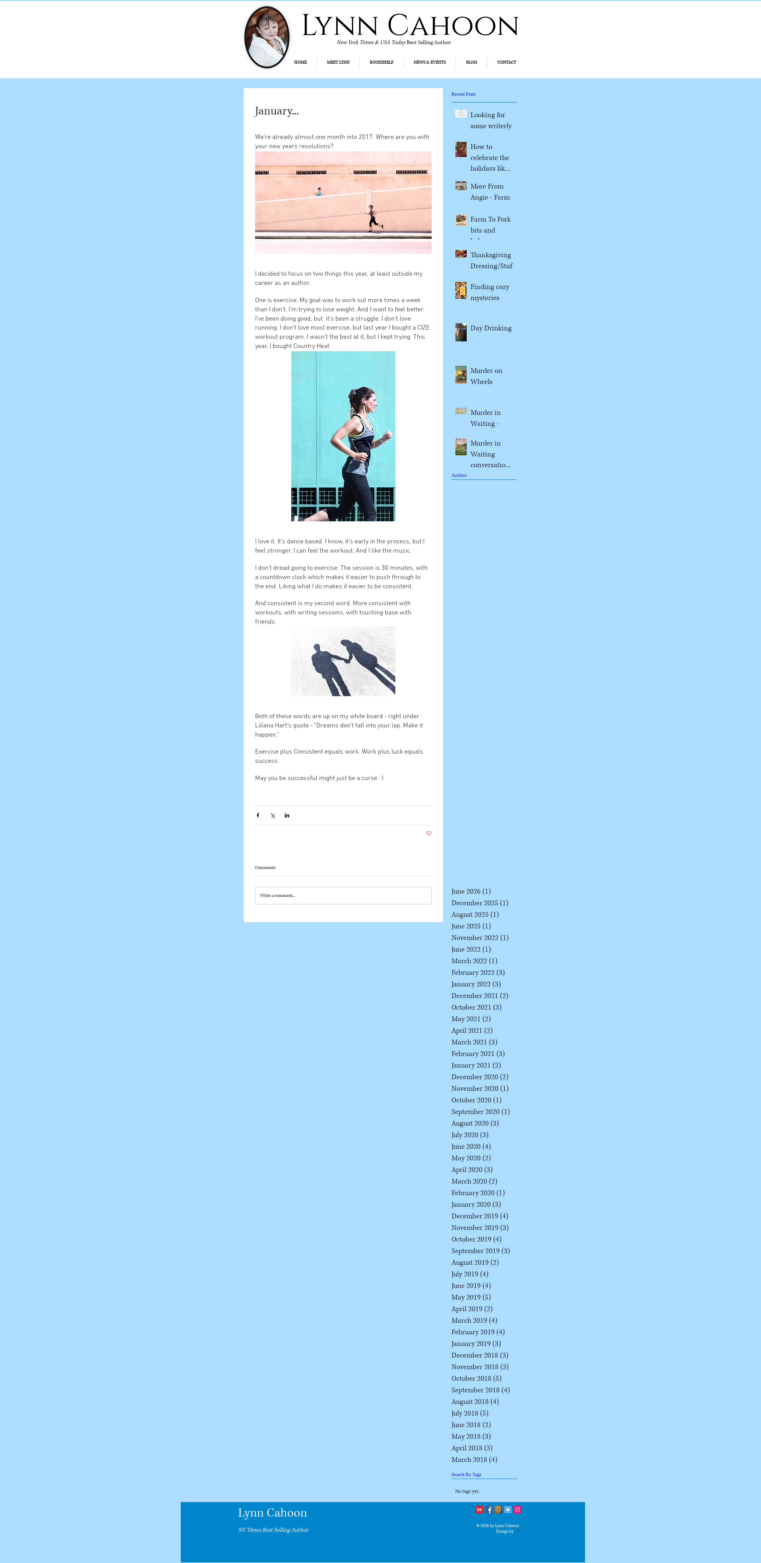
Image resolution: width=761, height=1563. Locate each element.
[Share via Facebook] (258, 815)
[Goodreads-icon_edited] (498, 1509)
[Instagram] (517, 1509)
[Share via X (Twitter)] (272, 815)
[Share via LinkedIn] (287, 815)
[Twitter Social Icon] (508, 1509)
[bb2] (479, 1509)
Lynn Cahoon (272, 1513)
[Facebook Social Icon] (489, 1509)
